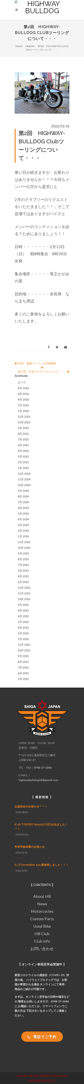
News (42, 903)
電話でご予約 (44, 1036)
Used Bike (42, 926)
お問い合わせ (42, 948)
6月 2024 (23, 507)
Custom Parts (42, 918)
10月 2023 (24, 547)
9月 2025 (23, 428)
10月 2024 (24, 485)
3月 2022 (23, 633)
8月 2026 (23, 388)
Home (19, 46)
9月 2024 (23, 490)
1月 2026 (23, 411)
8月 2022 (23, 610)
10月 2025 (24, 422)
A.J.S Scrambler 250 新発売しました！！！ (42, 864)
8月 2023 (23, 559)
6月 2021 (23, 673)
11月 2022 (24, 593)
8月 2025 (23, 433)
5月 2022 (23, 622)
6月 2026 (23, 393)
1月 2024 (23, 536)
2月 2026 (23, 405)
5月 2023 (23, 570)
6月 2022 (23, 616)
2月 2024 (23, 530)
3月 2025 (23, 456)
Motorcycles (42, 911)
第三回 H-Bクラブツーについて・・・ (42, 371)
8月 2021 (23, 661)
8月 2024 (23, 496)
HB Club (42, 933)
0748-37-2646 (43, 767)
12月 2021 (24, 644)
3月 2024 (23, 525)
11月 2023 (24, 542)
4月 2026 (23, 399)
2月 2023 (23, 582)
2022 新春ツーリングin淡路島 (36, 363)
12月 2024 (24, 473)
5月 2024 (23, 513)
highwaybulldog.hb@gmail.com (38, 780)
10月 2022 (24, 599)
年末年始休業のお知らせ (30, 846)
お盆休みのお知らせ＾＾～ (31, 806)
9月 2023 (23, 553)
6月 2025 (23, 445)
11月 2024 (24, 479)
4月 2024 (23, 519)
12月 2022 (24, 587)
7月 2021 (23, 667)
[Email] (65, 347)
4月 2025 (23, 450)
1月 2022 (23, 639)
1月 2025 (23, 468)
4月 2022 (23, 627)
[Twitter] (57, 347)
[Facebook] (49, 347)
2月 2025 (23, 462)
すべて (22, 382)
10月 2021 (24, 650)
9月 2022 (23, 604)
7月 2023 (23, 564)
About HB (42, 896)
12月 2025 (24, 416)
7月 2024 (23, 502)
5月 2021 (23, 679)
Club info (30, 46)
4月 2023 (23, 576)
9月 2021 (23, 656)
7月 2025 (23, 439)
